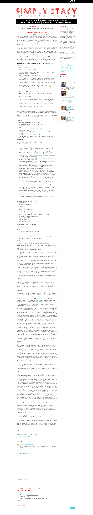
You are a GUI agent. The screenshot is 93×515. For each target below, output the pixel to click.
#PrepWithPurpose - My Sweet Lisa (66, 64)
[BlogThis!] (33, 434)
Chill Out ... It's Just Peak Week (66, 100)
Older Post (55, 477)
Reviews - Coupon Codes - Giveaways (30, 22)
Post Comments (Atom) (24, 479)
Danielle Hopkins (23, 444)
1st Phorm (36, 82)
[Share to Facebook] (35, 434)
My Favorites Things (48, 22)
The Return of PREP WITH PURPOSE (67, 68)
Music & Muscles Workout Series (23, 436)
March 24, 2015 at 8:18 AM (30, 444)
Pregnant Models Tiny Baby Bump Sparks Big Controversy (70, 107)
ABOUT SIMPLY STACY (31, 20)
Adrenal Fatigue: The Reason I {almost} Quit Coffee (67, 71)
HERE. (22, 44)
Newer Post (19, 477)
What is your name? (24, 496)
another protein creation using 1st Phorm (38, 354)
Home (37, 477)
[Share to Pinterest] (36, 434)
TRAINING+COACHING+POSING (64, 22)
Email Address (22, 495)
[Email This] (31, 434)
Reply (20, 449)
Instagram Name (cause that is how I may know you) (33, 498)
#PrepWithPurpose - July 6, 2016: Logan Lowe (70, 83)
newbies (29, 436)
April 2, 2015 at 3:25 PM (27, 453)
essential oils (41, 301)
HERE (37, 91)
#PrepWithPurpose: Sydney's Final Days (67, 65)
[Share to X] (34, 434)
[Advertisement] (64, 131)
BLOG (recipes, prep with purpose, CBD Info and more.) (53, 20)
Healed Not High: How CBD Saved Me (70, 92)
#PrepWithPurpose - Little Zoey (66, 67)
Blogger (63, 511)
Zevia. (30, 300)
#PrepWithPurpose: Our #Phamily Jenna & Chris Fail (70, 117)
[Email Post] (29, 434)
